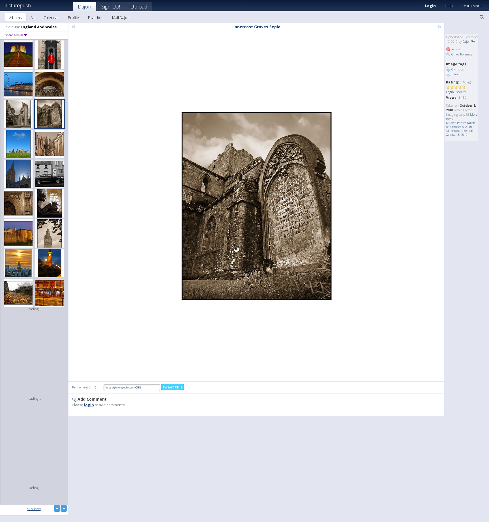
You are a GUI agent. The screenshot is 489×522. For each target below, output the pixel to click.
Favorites (95, 17)
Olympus (457, 69)
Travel (455, 74)
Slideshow (34, 509)
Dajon (84, 6)
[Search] (481, 17)
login (89, 404)
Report (455, 49)
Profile (73, 17)
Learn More (472, 5)
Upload (138, 6)
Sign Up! (110, 6)
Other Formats (461, 54)
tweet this (172, 387)
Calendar (51, 17)
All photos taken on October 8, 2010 (459, 132)
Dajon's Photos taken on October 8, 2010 (460, 125)
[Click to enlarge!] (256, 206)
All (33, 17)
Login (430, 5)
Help (449, 5)
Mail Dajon (121, 17)
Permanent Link (83, 387)
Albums (15, 17)
